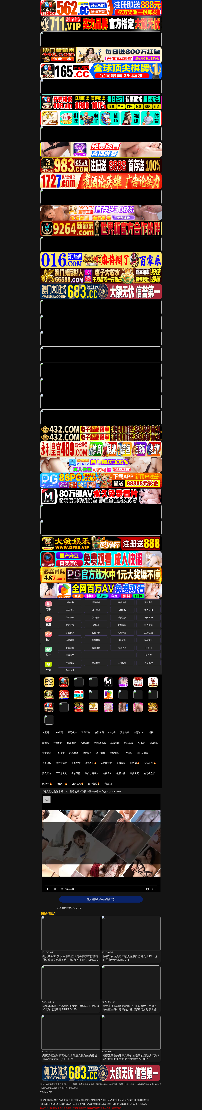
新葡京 (45, 742)
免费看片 (107, 773)
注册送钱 (124, 732)
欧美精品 (122, 602)
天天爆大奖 (61, 773)
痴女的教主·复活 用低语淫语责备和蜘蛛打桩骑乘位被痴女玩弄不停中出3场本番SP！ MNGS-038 (70, 959)
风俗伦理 (148, 662)
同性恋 (149, 655)
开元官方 (46, 773)
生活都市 (70, 662)
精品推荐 (70, 602)
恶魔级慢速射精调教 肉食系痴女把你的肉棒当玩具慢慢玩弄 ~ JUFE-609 (69, 1057)
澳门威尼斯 (149, 773)
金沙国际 (75, 773)
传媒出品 (70, 655)
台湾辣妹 (70, 617)
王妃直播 (60, 752)
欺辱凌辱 (70, 624)
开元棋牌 (72, 732)
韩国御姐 (96, 617)
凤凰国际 (85, 742)
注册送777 (139, 732)
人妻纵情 (122, 662)
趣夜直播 (100, 752)
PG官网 (59, 732)
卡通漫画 (70, 647)
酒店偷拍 (153, 742)
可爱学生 (122, 632)
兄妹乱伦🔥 (78, 783)
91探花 (96, 624)
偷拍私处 (87, 752)
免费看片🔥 (91, 763)
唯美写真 (122, 647)
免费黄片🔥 (94, 783)
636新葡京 (106, 763)
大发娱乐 (46, 763)
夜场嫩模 (114, 752)
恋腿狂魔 (148, 632)
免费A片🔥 (62, 783)
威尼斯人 (46, 732)
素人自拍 (148, 609)
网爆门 (149, 647)
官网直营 (85, 732)
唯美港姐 (122, 617)
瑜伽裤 (122, 640)
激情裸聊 (120, 763)
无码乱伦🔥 (150, 763)
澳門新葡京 (61, 763)
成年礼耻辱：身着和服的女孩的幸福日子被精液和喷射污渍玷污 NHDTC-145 (70, 1007)
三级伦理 (70, 609)
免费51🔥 (135, 763)
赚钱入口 (108, 783)
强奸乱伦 (96, 602)
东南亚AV (148, 617)
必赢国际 (71, 742)
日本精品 (96, 609)
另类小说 (70, 670)
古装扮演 (70, 632)
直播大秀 (134, 773)
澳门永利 (99, 732)
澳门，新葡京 (91, 773)
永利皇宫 (75, 763)
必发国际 (127, 752)
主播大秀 (46, 752)
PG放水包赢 (100, 742)
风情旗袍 (70, 640)
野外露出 (148, 624)
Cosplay (122, 609)
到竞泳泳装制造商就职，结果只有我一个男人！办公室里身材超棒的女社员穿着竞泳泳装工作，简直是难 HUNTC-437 (131, 1009)
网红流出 (122, 624)
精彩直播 (128, 742)
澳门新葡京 (142, 752)
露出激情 (96, 647)
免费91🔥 (47, 783)
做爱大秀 (120, 773)
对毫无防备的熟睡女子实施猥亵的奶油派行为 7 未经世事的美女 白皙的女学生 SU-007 (131, 1057)
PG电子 (112, 732)
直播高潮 (114, 742)
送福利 (152, 732)
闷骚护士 (148, 640)
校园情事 (96, 662)
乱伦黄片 (73, 752)
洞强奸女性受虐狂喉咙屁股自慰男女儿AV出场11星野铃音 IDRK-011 (130, 957)
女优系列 (96, 632)
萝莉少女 (148, 602)
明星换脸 (96, 640)
